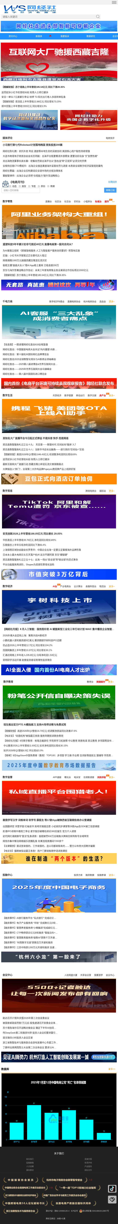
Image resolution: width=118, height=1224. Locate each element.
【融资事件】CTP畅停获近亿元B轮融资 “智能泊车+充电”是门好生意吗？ (40, 932)
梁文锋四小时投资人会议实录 (18, 1037)
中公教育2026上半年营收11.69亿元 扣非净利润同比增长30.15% (36, 745)
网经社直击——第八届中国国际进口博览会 (25, 374)
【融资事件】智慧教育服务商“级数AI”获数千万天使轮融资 (32, 937)
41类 (63, 1219)
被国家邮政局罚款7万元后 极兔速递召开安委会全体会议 (31, 1023)
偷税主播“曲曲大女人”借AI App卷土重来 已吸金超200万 (31, 265)
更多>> (111, 1069)
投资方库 (78, 875)
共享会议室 (85, 975)
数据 (52, 186)
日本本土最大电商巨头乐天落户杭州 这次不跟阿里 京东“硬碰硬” (35, 554)
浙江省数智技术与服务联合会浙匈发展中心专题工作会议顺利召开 (36, 1042)
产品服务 (88, 1166)
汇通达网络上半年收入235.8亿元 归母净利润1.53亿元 (30, 655)
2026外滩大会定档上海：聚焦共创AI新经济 (25, 635)
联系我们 (30, 1159)
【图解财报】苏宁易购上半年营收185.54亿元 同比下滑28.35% (33, 87)
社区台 (58, 201)
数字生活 (7, 395)
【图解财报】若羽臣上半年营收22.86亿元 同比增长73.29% (31, 101)
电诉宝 (77, 777)
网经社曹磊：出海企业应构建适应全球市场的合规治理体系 (33, 170)
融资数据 (90, 875)
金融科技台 (91, 586)
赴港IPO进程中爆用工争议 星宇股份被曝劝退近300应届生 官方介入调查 (39, 831)
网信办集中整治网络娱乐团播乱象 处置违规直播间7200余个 (33, 841)
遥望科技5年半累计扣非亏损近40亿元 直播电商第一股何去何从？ (38, 244)
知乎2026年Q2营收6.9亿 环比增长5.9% (23, 750)
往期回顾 (112, 182)
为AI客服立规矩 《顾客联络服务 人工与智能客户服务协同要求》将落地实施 (41, 250)
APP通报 (57, 777)
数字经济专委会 (56, 301)
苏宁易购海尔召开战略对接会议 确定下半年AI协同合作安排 (33, 1028)
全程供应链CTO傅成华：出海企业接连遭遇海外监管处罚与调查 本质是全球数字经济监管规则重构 (53, 166)
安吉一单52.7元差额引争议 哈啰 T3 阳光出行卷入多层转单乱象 (34, 97)
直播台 (48, 201)
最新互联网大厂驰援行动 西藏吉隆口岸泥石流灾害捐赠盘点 (33, 464)
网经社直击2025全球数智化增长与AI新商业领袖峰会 (29, 359)
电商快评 (110, 138)
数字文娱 (92, 395)
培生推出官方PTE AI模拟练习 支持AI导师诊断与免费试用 (35, 724)
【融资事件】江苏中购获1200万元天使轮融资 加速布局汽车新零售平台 (39, 947)
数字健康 (68, 395)
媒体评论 (7, 138)
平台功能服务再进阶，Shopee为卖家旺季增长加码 (28, 564)
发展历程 (88, 1159)
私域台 (98, 201)
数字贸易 (7, 491)
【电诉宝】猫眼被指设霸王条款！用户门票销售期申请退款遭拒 (35, 851)
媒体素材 (30, 1170)
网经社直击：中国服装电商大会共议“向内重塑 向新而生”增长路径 (36, 349)
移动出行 (80, 395)
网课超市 (100, 682)
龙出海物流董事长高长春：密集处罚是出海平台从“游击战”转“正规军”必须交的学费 (45, 161)
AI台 (55, 586)
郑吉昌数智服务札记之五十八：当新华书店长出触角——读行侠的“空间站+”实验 (43, 449)
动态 (14, 186)
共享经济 (57, 395)
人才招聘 (30, 1166)
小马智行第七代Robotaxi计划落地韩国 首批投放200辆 (32, 145)
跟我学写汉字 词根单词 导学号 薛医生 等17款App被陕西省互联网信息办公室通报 (47, 820)
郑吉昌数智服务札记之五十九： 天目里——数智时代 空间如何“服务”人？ (40, 444)
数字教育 (8, 681)
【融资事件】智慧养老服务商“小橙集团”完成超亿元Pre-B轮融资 (35, 927)
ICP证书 (74, 1211)
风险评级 (101, 777)
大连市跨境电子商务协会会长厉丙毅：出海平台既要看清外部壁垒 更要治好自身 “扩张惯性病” (50, 156)
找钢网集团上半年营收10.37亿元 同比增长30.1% (27, 650)
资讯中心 (13, 36)
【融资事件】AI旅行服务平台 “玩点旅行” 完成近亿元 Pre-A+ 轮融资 (37, 918)
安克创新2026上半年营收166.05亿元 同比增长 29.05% (32, 533)
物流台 (102, 586)
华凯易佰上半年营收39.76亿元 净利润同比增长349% (29, 540)
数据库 (5, 1069)
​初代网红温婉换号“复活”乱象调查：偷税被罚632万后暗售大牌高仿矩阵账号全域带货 (46, 836)
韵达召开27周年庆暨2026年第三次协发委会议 (26, 1018)
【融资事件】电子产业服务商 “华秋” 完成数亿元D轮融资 (31, 923)
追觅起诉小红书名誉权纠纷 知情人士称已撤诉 (25, 92)
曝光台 (67, 777)
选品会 (102, 301)
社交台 (67, 201)
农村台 (77, 201)
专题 (33, 186)
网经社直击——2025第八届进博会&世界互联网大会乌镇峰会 (34, 364)
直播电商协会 (73, 301)
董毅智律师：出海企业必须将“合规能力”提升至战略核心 (31, 175)
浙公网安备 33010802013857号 (95, 1211)
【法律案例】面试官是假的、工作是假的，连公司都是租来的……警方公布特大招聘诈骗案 (49, 846)
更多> (111, 301)
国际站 (102, 491)
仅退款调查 (88, 777)
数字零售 (7, 201)
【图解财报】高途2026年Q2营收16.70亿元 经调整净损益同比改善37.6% (40, 731)
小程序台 (87, 201)
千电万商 (7, 301)
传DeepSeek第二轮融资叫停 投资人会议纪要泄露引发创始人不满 (36, 1032)
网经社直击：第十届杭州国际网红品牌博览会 (26, 354)
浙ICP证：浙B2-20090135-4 (57, 1211)
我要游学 (98, 975)
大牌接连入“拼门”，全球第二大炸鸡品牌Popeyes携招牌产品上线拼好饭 (39, 469)
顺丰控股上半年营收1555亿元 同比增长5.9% (24, 106)
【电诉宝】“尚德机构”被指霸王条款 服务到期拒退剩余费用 (33, 735)
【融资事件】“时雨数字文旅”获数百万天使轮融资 (28, 942)
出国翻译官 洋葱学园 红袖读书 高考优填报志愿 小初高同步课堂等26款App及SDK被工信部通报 (51, 826)
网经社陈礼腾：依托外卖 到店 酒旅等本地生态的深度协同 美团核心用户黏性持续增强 (46, 151)
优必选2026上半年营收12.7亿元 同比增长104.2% (27, 645)
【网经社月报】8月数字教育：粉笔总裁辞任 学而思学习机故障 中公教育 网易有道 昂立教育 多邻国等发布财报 (60, 740)
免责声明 (88, 1163)
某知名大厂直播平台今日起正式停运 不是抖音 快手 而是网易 (36, 438)
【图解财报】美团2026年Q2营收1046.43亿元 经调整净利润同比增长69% (40, 454)
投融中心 (7, 875)
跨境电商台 (91, 491)
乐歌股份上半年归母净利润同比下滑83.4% (24, 545)
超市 (107, 201)
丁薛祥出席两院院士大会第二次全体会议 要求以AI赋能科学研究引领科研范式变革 (44, 1047)
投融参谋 (101, 875)
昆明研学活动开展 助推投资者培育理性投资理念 (27, 660)
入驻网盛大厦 (70, 975)
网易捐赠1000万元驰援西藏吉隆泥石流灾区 (25, 260)
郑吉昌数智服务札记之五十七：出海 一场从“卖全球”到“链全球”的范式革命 (40, 559)
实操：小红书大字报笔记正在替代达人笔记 (25, 255)
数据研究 (91, 36)
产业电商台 (65, 586)
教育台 (90, 682)
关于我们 (59, 1153)
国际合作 (88, 1170)
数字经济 (7, 586)
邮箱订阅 (110, 190)
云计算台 (78, 586)
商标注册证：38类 (53, 1219)
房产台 (102, 395)
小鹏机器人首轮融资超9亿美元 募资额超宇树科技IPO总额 (32, 640)
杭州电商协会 (89, 301)
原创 (43, 186)
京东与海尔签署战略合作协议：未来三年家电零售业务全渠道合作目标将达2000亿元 (45, 270)
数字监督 (7, 777)
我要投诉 (65, 36)
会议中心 (7, 975)
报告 (24, 186)
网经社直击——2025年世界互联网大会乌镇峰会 (27, 369)
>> (113, 201)
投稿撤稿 (30, 1163)
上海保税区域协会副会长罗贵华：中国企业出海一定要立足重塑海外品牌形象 (42, 549)
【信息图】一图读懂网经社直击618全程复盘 (25, 344)
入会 (90, 1180)
